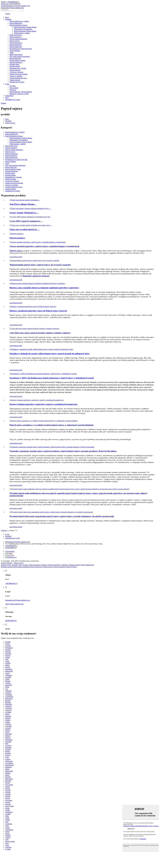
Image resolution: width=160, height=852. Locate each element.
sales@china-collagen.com (14, 604)
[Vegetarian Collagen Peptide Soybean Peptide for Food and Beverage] (34, 260)
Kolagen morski (74, 565)
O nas (7, 84)
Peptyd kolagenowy (87, 565)
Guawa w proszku (16, 76)
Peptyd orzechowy (16, 43)
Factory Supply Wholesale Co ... (24, 213)
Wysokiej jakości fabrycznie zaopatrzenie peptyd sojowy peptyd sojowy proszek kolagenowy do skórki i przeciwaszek (62, 516)
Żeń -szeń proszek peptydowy (20, 56)
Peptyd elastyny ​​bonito (17, 60)
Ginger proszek (15, 80)
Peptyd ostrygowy (16, 35)
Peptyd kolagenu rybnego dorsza (25, 27)
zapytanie (13, 257)
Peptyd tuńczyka (15, 58)
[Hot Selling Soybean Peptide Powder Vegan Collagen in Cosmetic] (38, 242)
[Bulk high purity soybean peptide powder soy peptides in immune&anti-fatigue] (43, 421)
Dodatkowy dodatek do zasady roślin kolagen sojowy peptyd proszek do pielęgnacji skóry (50, 353)
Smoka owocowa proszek (18, 74)
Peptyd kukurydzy (16, 47)
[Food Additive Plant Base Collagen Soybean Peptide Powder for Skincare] (41, 349)
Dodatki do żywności (17, 82)
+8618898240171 (11, 546)
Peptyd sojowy (15, 41)
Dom (7, 17)
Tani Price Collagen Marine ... (23, 204)
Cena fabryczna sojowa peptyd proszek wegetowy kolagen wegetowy (40, 333)
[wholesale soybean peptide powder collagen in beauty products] (37, 400)
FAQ (7, 97)
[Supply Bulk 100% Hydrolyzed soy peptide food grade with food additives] (43, 374)
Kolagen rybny (6, 565)
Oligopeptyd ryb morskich (23, 29)
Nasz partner (14, 88)
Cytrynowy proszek (16, 72)
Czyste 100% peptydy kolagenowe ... (26, 221)
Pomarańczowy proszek (18, 68)
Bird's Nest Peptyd (16, 54)
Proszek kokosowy (16, 62)
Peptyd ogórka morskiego (18, 39)
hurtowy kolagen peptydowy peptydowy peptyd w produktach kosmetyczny (44, 404)
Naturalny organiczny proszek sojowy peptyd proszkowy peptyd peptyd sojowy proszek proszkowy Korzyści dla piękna (63, 451)
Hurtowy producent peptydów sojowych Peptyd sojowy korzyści (38, 311)
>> (8, 530)
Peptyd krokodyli (15, 45)
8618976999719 (11, 548)
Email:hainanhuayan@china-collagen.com (15, 6)
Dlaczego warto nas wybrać (19, 94)
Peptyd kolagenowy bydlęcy (19, 21)
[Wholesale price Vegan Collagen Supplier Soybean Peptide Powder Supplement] (37, 283)
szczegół (19, 257)
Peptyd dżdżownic (16, 23)
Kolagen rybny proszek (20, 565)
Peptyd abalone (15, 51)
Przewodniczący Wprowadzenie (21, 92)
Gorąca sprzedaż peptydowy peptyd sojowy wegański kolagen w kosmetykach (44, 246)
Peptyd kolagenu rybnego (18, 25)
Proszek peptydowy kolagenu (57, 565)
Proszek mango (15, 66)
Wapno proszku (15, 70)
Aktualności (9, 96)
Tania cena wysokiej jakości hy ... (24, 229)
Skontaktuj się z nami (12, 99)
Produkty (8, 19)
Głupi (11, 52)
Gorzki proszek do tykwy (18, 78)
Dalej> (5, 530)
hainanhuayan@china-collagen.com (17, 542)
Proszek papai (14, 64)
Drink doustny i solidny (22, 33)
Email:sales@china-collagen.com (12, 8)
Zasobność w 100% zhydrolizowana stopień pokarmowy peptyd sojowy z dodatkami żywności (52, 378)
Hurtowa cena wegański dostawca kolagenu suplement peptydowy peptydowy (44, 288)
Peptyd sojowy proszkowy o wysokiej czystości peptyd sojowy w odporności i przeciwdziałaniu (51, 425)
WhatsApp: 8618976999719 (10, 4)
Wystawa (13, 90)
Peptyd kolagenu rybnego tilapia (25, 31)
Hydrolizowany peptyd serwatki (21, 49)
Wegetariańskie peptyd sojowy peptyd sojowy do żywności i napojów (40, 265)
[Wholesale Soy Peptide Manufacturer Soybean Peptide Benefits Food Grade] (33, 306)
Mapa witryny (19, 563)
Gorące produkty (7, 563)
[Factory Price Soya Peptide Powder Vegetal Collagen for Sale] (34, 328)
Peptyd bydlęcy (71, 567)
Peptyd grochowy (16, 37)
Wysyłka (13, 86)
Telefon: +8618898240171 (10, 2)
